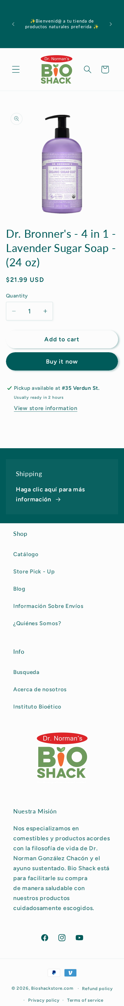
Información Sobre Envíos (48, 606)
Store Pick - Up (34, 571)
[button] (16, 69)
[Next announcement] (110, 24)
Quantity (17, 296)
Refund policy (97, 988)
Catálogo (26, 554)
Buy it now (62, 361)
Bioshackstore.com (52, 988)
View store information (45, 408)
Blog (19, 588)
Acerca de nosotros (40, 689)
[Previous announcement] (13, 24)
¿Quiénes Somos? (37, 623)
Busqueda (26, 672)
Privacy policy (44, 1000)
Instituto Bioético (37, 706)
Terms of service (85, 1000)
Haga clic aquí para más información (50, 494)
